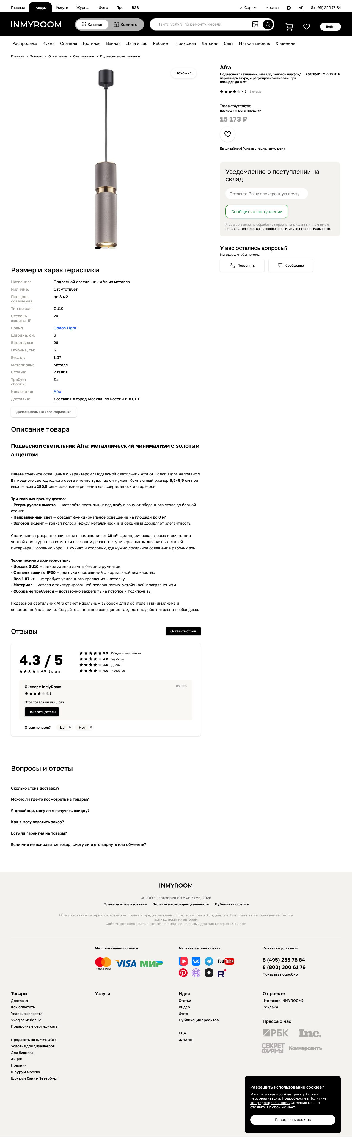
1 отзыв (255, 91)
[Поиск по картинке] (255, 24)
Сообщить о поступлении (256, 211)
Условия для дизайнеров (33, 1046)
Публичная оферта (232, 904)
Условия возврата (26, 1013)
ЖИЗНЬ (186, 1039)
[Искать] (268, 24)
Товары (40, 8)
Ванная (113, 43)
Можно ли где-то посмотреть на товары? (50, 799)
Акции (16, 1059)
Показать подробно (280, 974)
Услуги (62, 7)
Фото (103, 7)
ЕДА (182, 1033)
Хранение (285, 43)
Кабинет (161, 43)
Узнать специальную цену (264, 148)
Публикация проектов (199, 1020)
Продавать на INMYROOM (33, 1039)
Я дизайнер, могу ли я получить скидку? (50, 810)
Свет (228, 43)
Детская (210, 43)
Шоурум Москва (25, 1072)
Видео (184, 1007)
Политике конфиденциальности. (288, 1100)
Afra (57, 391)
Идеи (184, 993)
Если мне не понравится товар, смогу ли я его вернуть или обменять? (78, 844)
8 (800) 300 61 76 (284, 967)
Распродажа (24, 43)
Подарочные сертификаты (35, 1026)
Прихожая (185, 43)
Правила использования (125, 904)
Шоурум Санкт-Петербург (34, 1078)
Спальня (68, 43)
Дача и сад (136, 43)
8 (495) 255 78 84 (326, 7)
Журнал (83, 7)
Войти (331, 26)
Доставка (19, 1000)
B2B (135, 7)
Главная (18, 7)
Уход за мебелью (26, 1020)
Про (119, 7)
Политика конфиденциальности (180, 904)
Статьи (185, 1000)
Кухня (49, 43)
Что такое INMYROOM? (283, 1000)
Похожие (183, 73)
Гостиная (92, 43)
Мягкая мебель (254, 43)
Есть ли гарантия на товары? (39, 833)
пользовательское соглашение (251, 229)
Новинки (19, 1065)
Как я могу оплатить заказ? (37, 821)
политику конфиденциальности (304, 229)
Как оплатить (23, 1007)
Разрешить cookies (293, 1119)
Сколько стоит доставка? (35, 788)
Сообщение (294, 265)
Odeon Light (65, 328)
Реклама (270, 1007)
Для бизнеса (22, 1052)
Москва (272, 7)
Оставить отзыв (183, 631)
